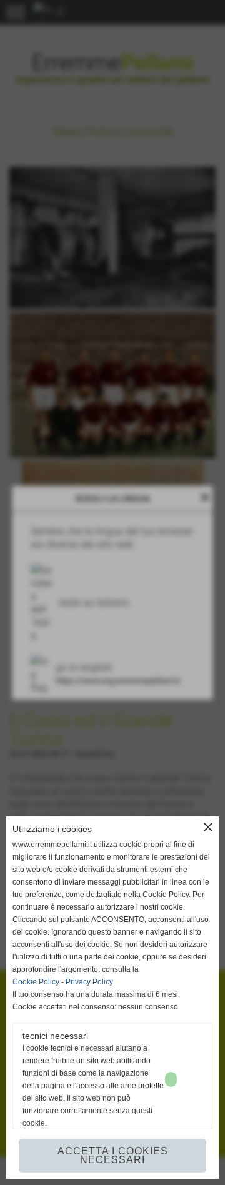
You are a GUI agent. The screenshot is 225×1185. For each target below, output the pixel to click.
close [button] (208, 827)
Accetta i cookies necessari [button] (113, 1155)
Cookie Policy (35, 982)
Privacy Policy (89, 982)
